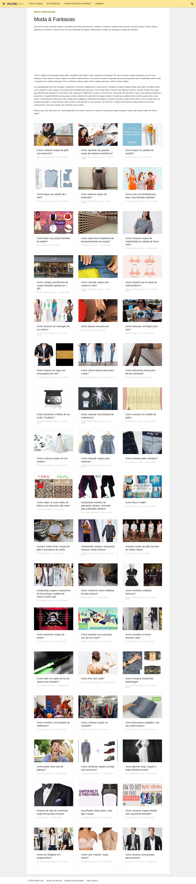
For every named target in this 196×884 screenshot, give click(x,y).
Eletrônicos (53, 4)
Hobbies (99, 4)
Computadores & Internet (77, 4)
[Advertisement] (98, 52)
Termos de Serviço (54, 880)
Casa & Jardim (36, 4)
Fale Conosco (92, 880)
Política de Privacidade (74, 880)
